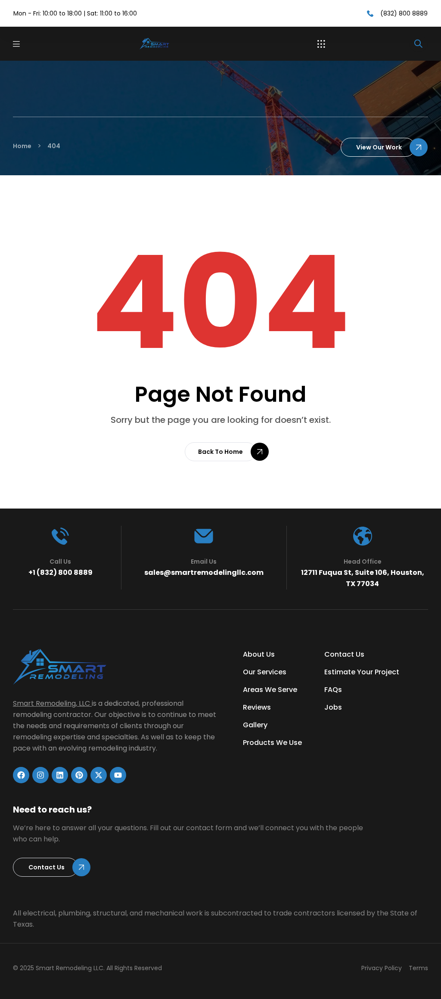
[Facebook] (21, 775)
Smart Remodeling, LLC (51, 703)
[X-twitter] (98, 775)
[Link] (169, 44)
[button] (321, 44)
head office (363, 561)
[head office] (362, 536)
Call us (60, 561)
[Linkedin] (60, 775)
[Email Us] (203, 536)
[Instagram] (40, 775)
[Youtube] (118, 775)
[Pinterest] (79, 775)
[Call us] (60, 536)
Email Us (204, 561)
